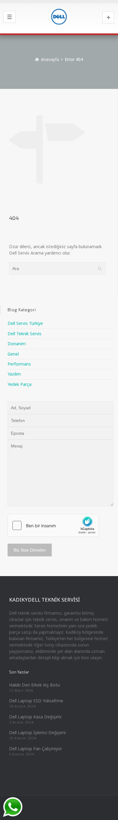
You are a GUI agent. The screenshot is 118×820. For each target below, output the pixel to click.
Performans (19, 364)
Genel (13, 354)
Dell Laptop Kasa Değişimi (35, 717)
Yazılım (14, 374)
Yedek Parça (19, 384)
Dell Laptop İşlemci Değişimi (37, 732)
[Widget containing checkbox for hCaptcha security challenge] (53, 525)
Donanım (17, 343)
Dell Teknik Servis (24, 333)
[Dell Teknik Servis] (59, 16)
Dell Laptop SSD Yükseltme (36, 701)
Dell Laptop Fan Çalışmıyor (35, 748)
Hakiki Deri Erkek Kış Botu (34, 685)
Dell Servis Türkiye (25, 323)
